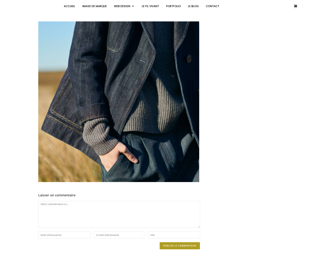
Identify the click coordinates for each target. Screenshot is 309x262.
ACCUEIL (69, 6)
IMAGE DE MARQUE (94, 6)
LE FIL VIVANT (150, 6)
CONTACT (212, 6)
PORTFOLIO (173, 6)
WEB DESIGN (122, 6)
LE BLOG (193, 6)
